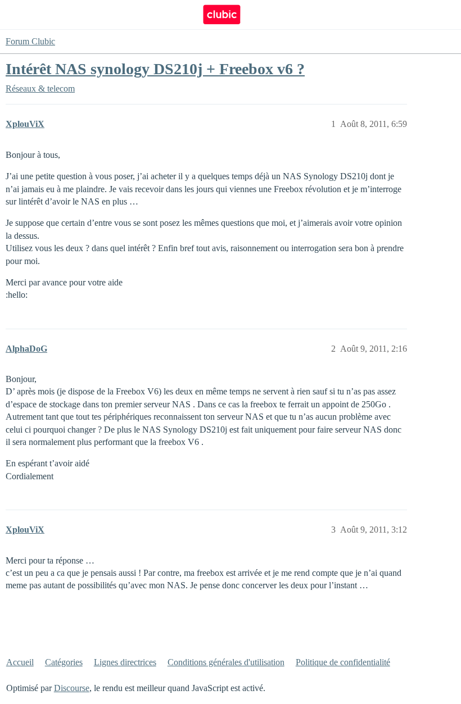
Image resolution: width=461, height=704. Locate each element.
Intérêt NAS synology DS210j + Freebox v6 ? (155, 69)
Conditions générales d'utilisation (226, 662)
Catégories (64, 662)
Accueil (20, 662)
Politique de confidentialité (343, 662)
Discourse (71, 688)
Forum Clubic (30, 41)
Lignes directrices (125, 662)
